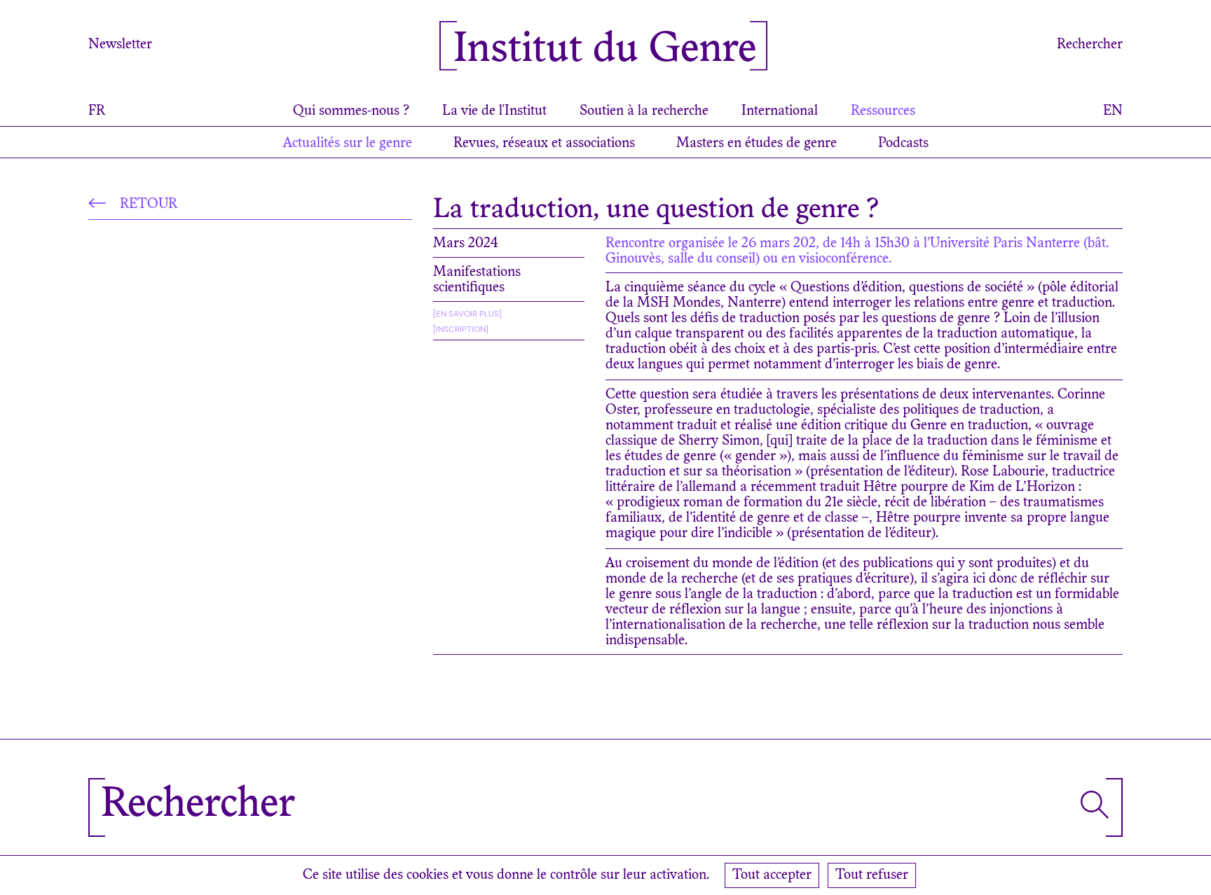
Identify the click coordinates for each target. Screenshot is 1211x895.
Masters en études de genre (756, 144)
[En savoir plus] (467, 313)
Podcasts (903, 144)
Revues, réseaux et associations (544, 144)
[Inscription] (460, 329)
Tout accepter (772, 875)
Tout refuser (871, 875)
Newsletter (120, 45)
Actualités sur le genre (347, 144)
